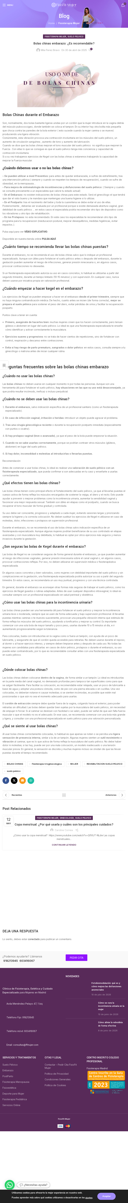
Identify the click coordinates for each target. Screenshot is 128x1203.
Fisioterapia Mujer (69, 23)
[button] (10, 1185)
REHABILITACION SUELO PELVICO (104, 764)
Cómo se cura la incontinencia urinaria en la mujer (111, 1006)
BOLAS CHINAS (15, 764)
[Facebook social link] (5, 780)
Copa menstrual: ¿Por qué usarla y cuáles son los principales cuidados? (64, 824)
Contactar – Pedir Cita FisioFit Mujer (61, 1066)
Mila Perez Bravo (50, 50)
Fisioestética (9, 1087)
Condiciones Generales (57, 1079)
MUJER (74, 764)
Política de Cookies (55, 1085)
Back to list (64, 795)
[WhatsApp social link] (31, 780)
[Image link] (19, 979)
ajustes (88, 1197)
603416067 (27, 960)
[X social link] (14, 780)
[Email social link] (22, 780)
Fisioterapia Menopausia (15, 1082)
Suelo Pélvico (10, 1064)
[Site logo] (64, 4)
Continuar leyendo (64, 844)
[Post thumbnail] (77, 989)
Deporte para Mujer (13, 1093)
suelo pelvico (13, 771)
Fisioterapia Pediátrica (14, 1099)
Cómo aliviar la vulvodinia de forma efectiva (110, 1024)
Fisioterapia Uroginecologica (47, 764)
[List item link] (32, 1017)
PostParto (7, 1076)
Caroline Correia (64, 830)
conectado (34, 939)
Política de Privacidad (56, 1073)
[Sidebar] (4, 365)
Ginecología (67, 818)
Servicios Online (11, 1105)
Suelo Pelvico (76, 36)
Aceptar (106, 1196)
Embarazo (8, 1070)
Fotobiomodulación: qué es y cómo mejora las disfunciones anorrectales (106, 986)
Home (51, 23)
